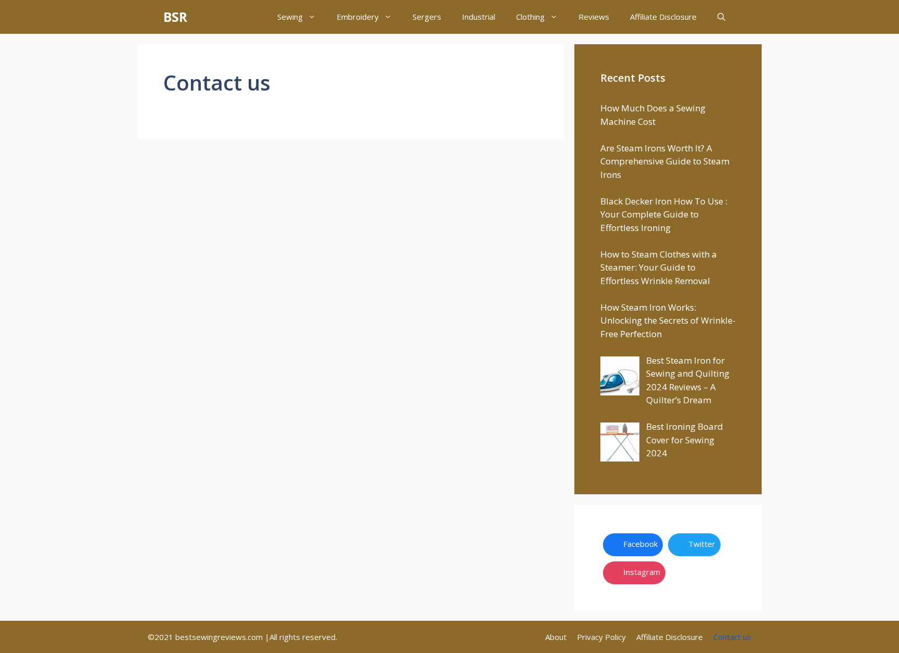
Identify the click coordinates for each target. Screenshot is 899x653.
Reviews (594, 16)
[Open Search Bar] (721, 17)
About (556, 637)
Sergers (427, 16)
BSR (175, 16)
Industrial (478, 16)
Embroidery (358, 16)
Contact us (732, 637)
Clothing (530, 16)
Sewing (290, 16)
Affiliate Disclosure (663, 16)
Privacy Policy (601, 637)
